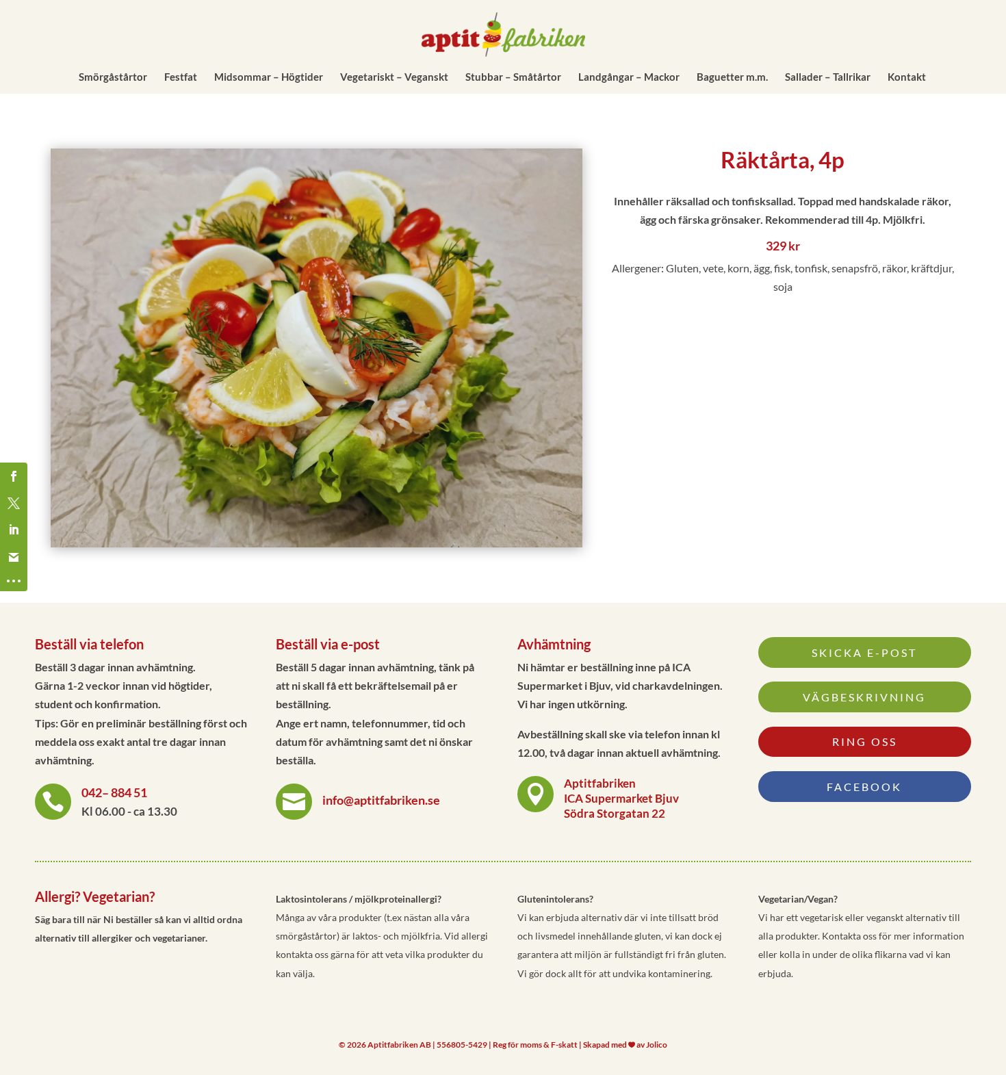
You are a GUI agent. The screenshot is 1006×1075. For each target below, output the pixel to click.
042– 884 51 (114, 792)
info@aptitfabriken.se (381, 799)
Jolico (656, 1044)
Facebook (864, 786)
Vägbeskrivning (864, 696)
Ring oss (864, 741)
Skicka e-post (864, 652)
